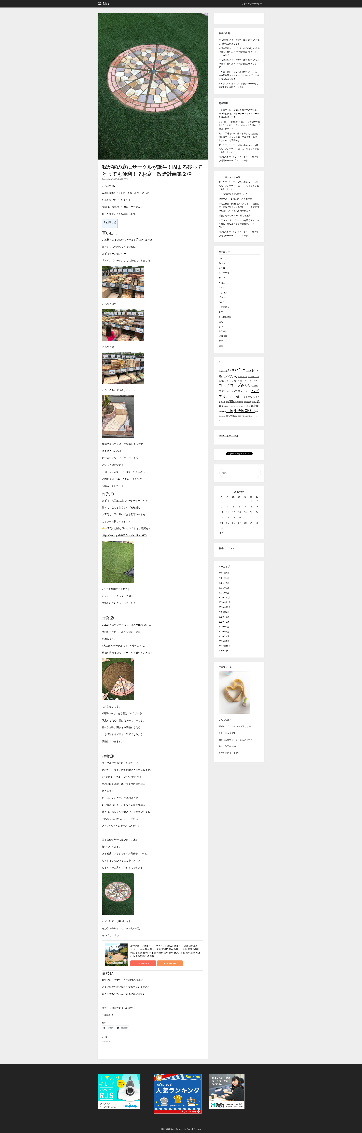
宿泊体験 (240, 402)
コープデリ (224, 273)
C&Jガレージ (223, 371)
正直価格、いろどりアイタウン (233, 406)
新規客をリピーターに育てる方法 (234, 215)
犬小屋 (255, 405)
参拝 (221, 312)
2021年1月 (224, 592)
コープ (224, 385)
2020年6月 (224, 617)
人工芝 (250, 397)
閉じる (112, 222)
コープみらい (241, 385)
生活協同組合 (244, 411)
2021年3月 (224, 587)
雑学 (221, 346)
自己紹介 (223, 331)
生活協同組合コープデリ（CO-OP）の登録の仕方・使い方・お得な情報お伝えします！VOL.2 (239, 51)
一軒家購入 (224, 307)
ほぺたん (230, 376)
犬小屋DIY (222, 411)
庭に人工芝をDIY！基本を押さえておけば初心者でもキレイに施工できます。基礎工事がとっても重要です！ (239, 137)
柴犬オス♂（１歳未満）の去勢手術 (235, 198)
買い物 (230, 415)
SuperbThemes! (194, 1129)
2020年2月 (224, 636)
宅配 (232, 401)
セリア (229, 391)
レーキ (228, 397)
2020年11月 (224, 602)
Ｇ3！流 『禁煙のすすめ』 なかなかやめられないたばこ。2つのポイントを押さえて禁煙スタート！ (239, 125)
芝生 (220, 416)
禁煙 (221, 326)
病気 (221, 321)
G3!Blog (103, 4)
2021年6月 (224, 573)
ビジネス (223, 297)
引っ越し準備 (225, 317)
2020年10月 (224, 607)
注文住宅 (247, 406)
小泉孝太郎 (247, 402)
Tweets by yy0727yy (228, 435)
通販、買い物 (242, 416)
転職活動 (223, 336)
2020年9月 (224, 612)
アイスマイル (242, 377)
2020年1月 (224, 641)
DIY (220, 258)
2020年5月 (224, 621)
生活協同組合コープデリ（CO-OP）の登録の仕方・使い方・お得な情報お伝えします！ (239, 63)
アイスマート (252, 377)
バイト (222, 287)
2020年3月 (224, 631)
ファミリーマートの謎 (229, 177)
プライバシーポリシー (252, 3)
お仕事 (222, 268)
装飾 (223, 416)
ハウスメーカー (241, 391)
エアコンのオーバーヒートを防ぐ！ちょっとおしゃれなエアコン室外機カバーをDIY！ (239, 223)
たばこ (222, 282)
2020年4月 (224, 626)
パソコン (223, 292)
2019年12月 (224, 646)
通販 (235, 416)
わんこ (222, 302)
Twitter (222, 263)
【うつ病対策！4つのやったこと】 (235, 194)
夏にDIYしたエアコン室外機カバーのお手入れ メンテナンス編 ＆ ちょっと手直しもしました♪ (239, 148)
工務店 (254, 402)
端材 (256, 411)
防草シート (251, 416)
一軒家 (245, 397)
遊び (221, 341)
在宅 (227, 402)
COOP (233, 370)
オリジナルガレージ (239, 381)
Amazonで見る (170, 963)
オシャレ (228, 381)
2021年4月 (224, 583)
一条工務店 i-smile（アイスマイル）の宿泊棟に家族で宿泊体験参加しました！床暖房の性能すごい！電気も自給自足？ (239, 207)
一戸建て (236, 396)
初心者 (223, 402)
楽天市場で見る (143, 963)
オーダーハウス (251, 381)
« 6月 (221, 532)
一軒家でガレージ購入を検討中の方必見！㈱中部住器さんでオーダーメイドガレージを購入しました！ (239, 75)
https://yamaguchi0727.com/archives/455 (124, 535)
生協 (229, 411)
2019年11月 (224, 651)
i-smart (248, 371)
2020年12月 (224, 597)
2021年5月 (224, 578)
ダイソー (223, 278)
